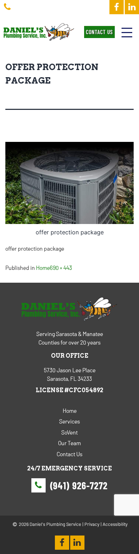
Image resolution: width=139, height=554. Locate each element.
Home (43, 267)
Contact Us (69, 454)
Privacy (91, 524)
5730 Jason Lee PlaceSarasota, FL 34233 (70, 374)
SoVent (69, 432)
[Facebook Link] (116, 7)
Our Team (69, 443)
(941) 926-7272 (79, 485)
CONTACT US (99, 31)
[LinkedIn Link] (132, 7)
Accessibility (115, 524)
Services (69, 421)
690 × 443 (61, 267)
